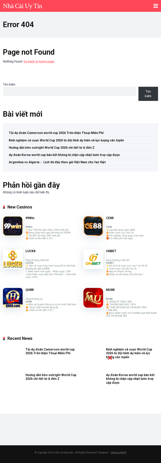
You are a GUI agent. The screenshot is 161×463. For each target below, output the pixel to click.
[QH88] (13, 306)
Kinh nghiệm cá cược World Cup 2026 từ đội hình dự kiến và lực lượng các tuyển (66, 140)
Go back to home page (39, 61)
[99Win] (13, 235)
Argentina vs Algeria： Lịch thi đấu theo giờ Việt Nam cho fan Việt (57, 162)
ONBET (111, 251)
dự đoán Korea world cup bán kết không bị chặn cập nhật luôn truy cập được (64, 155)
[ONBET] (93, 268)
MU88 (110, 290)
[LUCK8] (13, 268)
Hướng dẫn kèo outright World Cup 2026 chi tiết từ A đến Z (51, 147)
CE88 (109, 218)
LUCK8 (30, 251)
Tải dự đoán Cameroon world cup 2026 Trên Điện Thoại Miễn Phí (56, 133)
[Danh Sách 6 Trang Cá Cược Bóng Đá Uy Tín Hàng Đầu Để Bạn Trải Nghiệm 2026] (22, 5)
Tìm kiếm (9, 84)
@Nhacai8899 (118, 452)
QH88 (30, 290)
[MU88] (93, 306)
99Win (30, 218)
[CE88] (93, 235)
